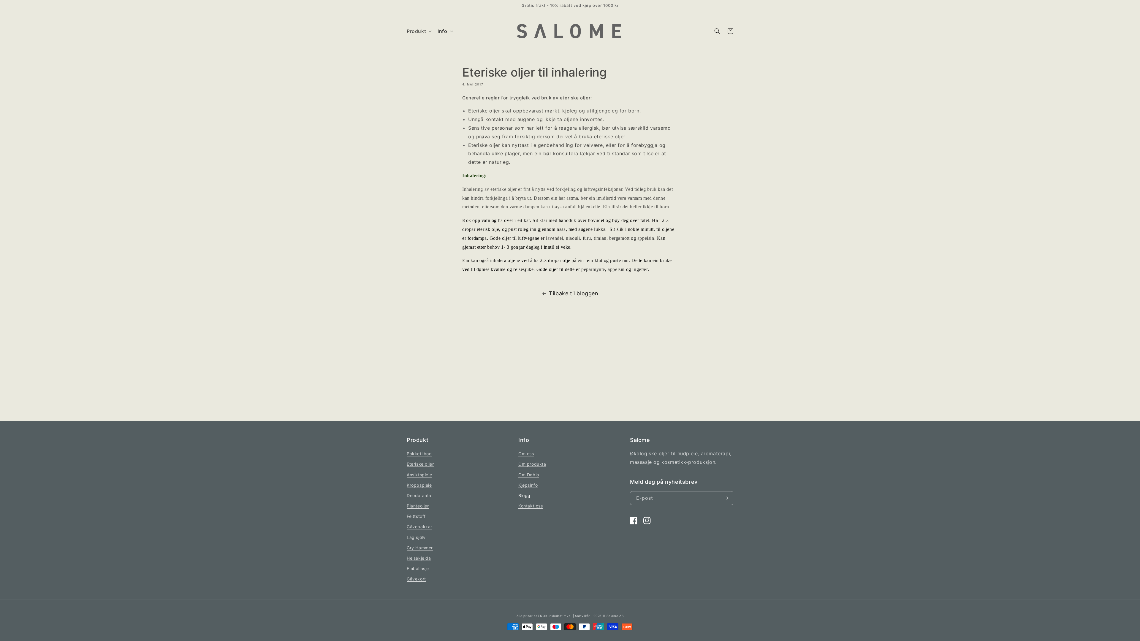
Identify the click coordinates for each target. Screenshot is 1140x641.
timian (600, 238)
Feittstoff (416, 516)
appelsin (645, 238)
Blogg (524, 495)
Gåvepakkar (419, 526)
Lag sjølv (416, 537)
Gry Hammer (420, 547)
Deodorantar (420, 495)
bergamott (619, 238)
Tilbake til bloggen (573, 293)
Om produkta (532, 464)
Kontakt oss (530, 505)
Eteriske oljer (420, 464)
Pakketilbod (419, 453)
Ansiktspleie (419, 474)
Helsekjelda (419, 558)
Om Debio (528, 474)
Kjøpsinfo (528, 485)
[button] (418, 31)
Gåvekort (416, 578)
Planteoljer (418, 505)
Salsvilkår (582, 616)
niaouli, (573, 238)
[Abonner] (726, 498)
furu (587, 238)
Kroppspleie (419, 485)
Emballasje (418, 568)
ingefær (639, 269)
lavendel (554, 238)
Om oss (526, 453)
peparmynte (593, 269)
